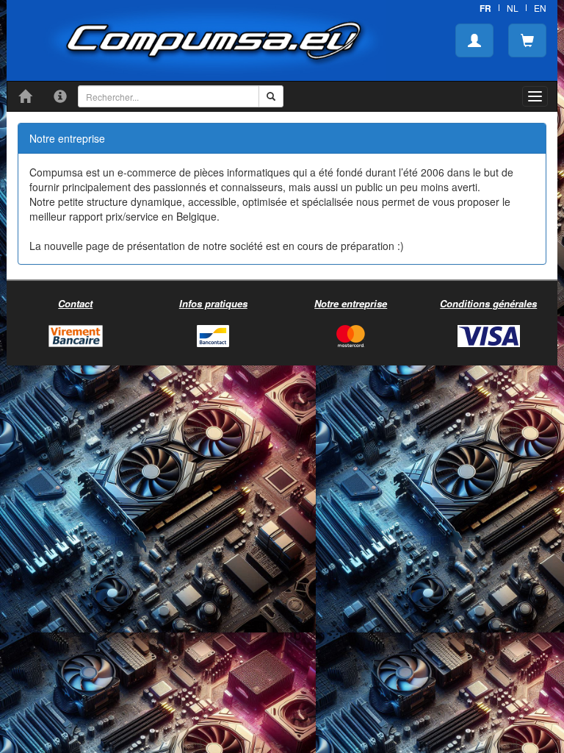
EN (540, 7)
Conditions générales (488, 303)
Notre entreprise (350, 303)
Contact (75, 303)
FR (485, 8)
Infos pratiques (213, 303)
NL (512, 7)
